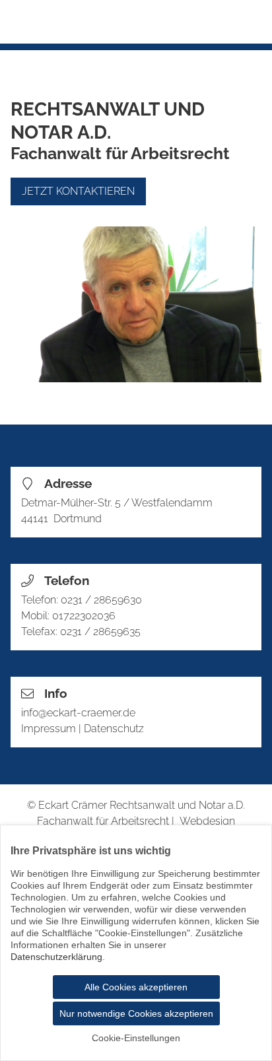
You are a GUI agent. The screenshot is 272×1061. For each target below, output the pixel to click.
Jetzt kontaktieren (78, 191)
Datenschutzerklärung (56, 956)
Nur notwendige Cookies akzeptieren (136, 1013)
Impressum (48, 728)
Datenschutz (114, 728)
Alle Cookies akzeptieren (136, 987)
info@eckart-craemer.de (78, 712)
